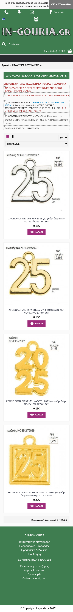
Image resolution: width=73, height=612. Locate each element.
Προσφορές (34, 574)
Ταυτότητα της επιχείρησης (34, 541)
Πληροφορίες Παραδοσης (34, 545)
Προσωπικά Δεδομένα (34, 549)
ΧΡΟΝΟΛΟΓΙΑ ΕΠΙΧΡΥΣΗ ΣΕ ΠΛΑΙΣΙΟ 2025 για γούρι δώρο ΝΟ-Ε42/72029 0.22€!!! (36, 494)
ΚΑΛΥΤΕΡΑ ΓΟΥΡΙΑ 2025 (25, 65)
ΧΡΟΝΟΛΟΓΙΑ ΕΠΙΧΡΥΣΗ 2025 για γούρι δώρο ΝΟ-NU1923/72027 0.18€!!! (36, 311)
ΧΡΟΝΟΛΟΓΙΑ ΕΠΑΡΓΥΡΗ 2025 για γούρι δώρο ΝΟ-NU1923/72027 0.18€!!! (36, 220)
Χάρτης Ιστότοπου (34, 570)
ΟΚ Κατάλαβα (61, 4)
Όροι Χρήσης (34, 554)
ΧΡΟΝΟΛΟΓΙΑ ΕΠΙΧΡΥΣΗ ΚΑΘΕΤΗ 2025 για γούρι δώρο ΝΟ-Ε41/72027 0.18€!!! (36, 403)
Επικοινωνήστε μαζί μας (34, 566)
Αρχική (5, 65)
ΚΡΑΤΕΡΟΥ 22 (40, 102)
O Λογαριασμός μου (34, 578)
